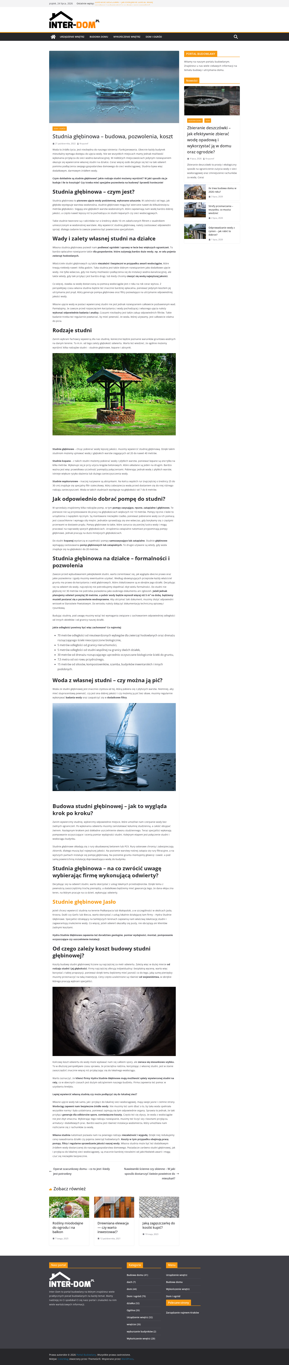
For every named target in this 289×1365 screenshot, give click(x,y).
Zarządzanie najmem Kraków (182, 1312)
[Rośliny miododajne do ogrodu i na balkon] (69, 1199)
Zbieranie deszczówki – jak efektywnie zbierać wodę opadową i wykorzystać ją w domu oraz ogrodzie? (124, 5)
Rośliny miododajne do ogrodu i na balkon (68, 1227)
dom (208, 120)
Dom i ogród (154, 36)
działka (131, 1303)
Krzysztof (84, 143)
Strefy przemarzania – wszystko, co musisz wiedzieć (221, 209)
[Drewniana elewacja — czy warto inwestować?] (114, 1199)
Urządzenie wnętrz (72, 36)
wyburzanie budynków (140, 1331)
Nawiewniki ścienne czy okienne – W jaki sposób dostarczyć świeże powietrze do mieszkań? (149, 1173)
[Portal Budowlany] (53, 37)
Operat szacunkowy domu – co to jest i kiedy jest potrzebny (81, 1171)
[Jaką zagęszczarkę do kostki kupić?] (159, 1199)
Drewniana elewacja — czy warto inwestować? (113, 1227)
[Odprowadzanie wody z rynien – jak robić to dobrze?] (195, 233)
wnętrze (131, 1324)
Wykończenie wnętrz (126, 36)
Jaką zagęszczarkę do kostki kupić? (158, 1225)
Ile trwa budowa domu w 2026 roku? (222, 190)
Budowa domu (99, 36)
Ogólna (131, 1310)
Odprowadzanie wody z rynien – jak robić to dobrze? (222, 231)
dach (129, 1282)
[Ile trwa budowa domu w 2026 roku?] (195, 192)
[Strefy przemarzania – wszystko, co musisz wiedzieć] (195, 212)
